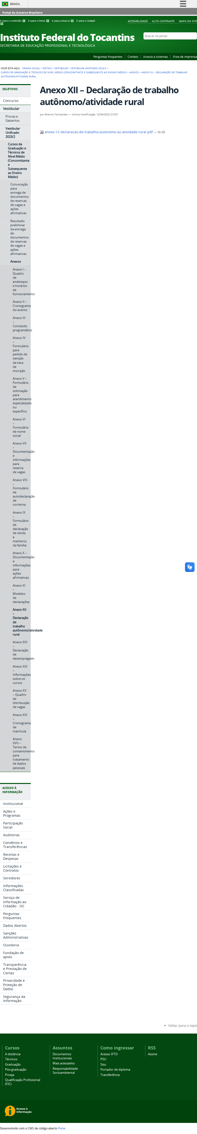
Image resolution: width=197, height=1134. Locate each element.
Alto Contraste (163, 21)
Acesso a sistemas (155, 57)
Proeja (9, 1075)
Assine (152, 1054)
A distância (12, 1054)
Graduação (13, 1064)
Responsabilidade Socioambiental (65, 1071)
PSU (103, 1059)
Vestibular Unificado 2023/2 (88, 68)
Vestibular (61, 68)
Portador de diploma (115, 1070)
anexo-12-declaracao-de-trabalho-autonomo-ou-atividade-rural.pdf (99, 132)
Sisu (103, 1064)
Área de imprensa (185, 57)
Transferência (110, 1075)
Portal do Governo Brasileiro (22, 13)
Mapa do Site (188, 21)
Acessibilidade (138, 21)
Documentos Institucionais (62, 1056)
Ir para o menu (38, 20)
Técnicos (11, 1059)
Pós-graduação (15, 1070)
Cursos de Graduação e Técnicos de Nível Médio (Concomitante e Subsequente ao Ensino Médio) (63, 72)
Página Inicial (31, 68)
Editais (47, 68)
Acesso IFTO (109, 1054)
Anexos (134, 72)
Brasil (15, 4)
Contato (133, 57)
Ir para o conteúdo (12, 20)
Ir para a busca (62, 20)
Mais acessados (64, 1063)
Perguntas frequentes (108, 57)
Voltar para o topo (182, 1025)
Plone (61, 1128)
